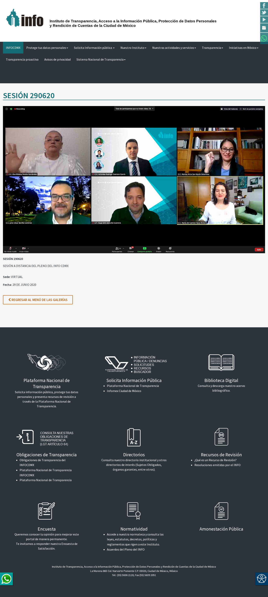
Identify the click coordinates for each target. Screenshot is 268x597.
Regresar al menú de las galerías (39, 300)
